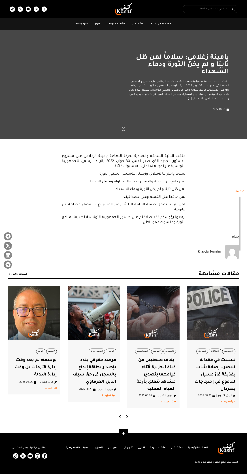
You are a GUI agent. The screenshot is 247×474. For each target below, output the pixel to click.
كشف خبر (138, 24)
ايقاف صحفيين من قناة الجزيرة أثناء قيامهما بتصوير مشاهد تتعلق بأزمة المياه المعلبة (156, 375)
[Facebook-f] (44, 9)
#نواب (40, 351)
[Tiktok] (12, 9)
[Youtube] (28, 9)
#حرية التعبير (142, 351)
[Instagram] (36, 9)
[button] (8, 236)
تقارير (98, 24)
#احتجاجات (228, 351)
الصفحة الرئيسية (161, 24)
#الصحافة (169, 351)
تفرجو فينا (82, 24)
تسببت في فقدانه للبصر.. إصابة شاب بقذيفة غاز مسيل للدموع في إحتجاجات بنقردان (215, 375)
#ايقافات (157, 351)
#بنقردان (202, 351)
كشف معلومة (117, 24)
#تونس (111, 351)
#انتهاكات (215, 351)
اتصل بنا (98, 448)
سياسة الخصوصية (77, 448)
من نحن (112, 448)
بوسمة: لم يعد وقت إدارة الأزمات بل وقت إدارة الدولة (36, 367)
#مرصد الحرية (97, 351)
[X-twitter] (20, 9)
